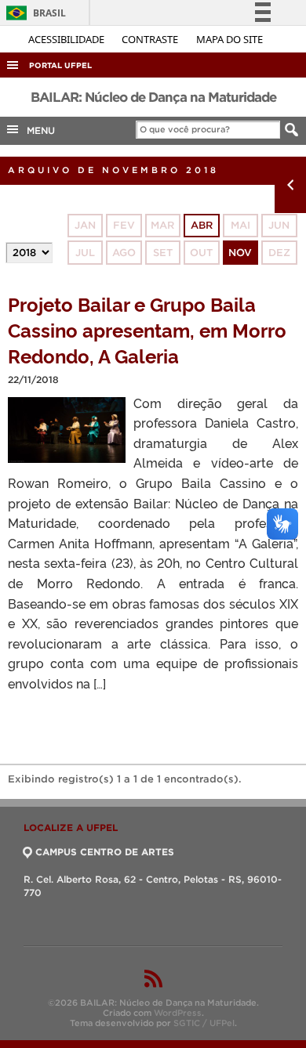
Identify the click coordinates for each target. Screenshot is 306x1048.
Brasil (33, 13)
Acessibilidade (67, 39)
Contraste (151, 39)
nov (240, 252)
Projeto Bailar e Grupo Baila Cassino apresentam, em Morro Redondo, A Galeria (147, 329)
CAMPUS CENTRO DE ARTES (104, 852)
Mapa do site (229, 39)
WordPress (178, 1012)
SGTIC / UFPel (204, 1023)
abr (202, 225)
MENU (37, 130)
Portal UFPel (60, 65)
